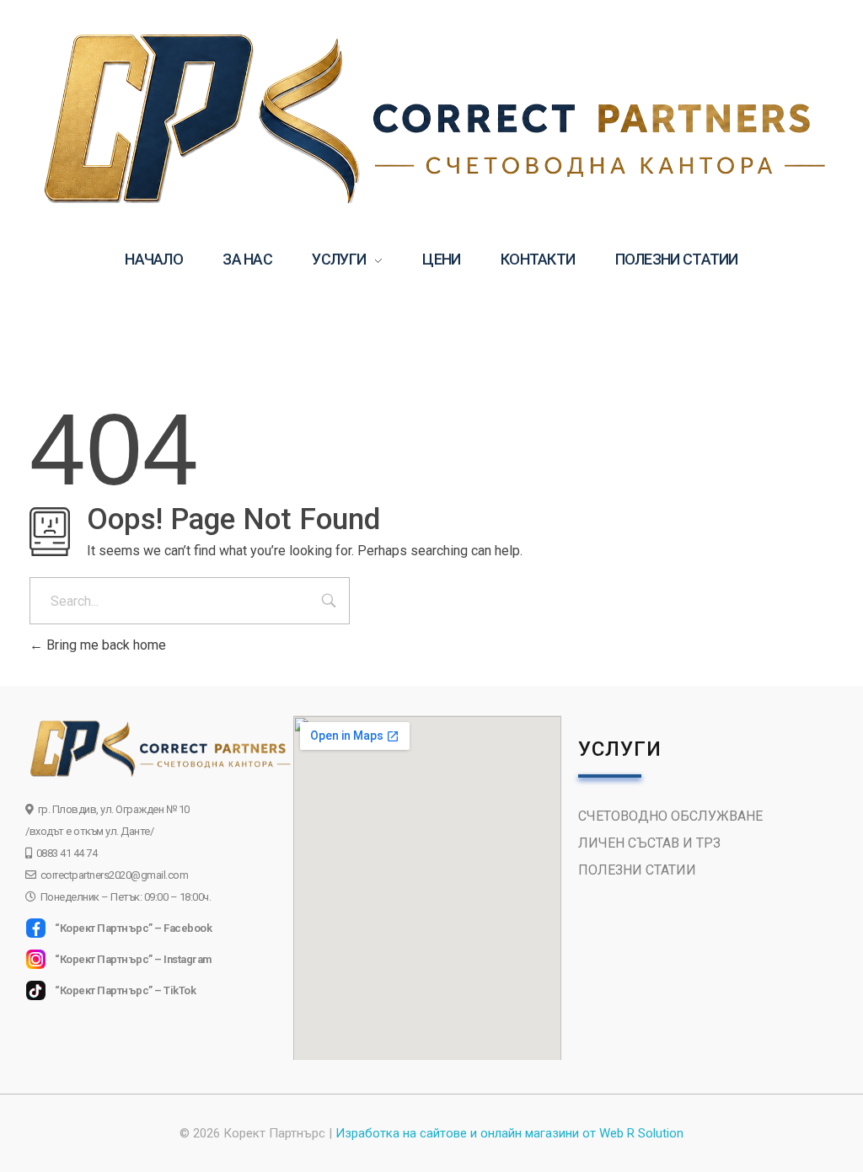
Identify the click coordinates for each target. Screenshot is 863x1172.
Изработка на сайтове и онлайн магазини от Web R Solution (509, 1133)
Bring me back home (104, 645)
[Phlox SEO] (431, 118)
